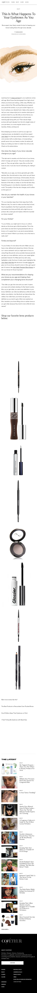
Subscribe (12, 963)
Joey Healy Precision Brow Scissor (23, 267)
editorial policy (18, 969)
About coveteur (6, 950)
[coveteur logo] (5, 2)
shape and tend (16, 98)
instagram (3, 981)
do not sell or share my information (23, 979)
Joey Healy (4, 137)
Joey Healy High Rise (7, 263)
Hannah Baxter (19, 32)
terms (15, 976)
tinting (30, 263)
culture (26, 2)
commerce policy (18, 972)
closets (22, 2)
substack (3, 984)
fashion (13, 2)
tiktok (2, 986)
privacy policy (17, 974)
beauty (17, 2)
